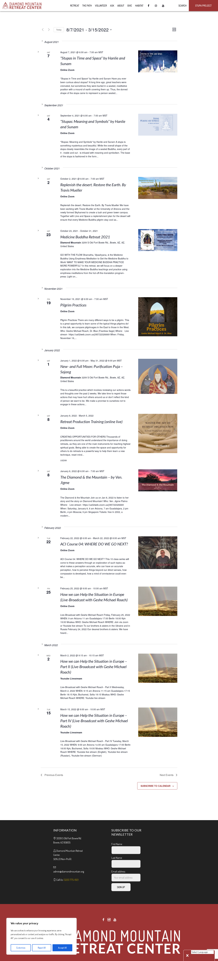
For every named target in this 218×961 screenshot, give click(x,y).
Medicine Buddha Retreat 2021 (85, 237)
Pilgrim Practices (73, 305)
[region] (41, 936)
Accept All (62, 947)
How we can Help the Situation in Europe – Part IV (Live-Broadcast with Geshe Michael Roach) (94, 720)
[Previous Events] (43, 30)
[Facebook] (103, 919)
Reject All (42, 947)
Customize (20, 947)
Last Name (116, 857)
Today (58, 29)
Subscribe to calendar (155, 785)
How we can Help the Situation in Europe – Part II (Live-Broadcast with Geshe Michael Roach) (93, 666)
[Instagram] (109, 919)
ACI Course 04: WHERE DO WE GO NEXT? (94, 544)
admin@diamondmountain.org (68, 871)
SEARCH (182, 5)
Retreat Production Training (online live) (91, 421)
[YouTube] (114, 919)
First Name (116, 844)
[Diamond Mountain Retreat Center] (109, 941)
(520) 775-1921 (71, 879)
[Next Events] (49, 30)
